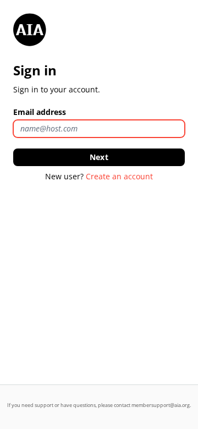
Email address (39, 112)
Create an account (119, 176)
